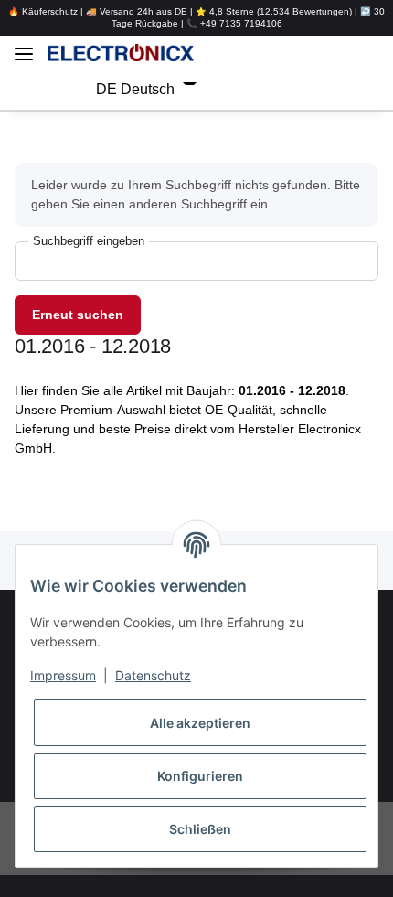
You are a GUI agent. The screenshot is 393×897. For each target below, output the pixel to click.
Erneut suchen (77, 314)
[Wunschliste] (249, 89)
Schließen (200, 829)
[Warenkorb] (284, 89)
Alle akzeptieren (200, 723)
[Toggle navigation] (24, 47)
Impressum (63, 675)
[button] (293, 52)
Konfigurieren (200, 776)
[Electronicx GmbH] (121, 52)
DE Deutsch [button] (127, 90)
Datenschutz (153, 675)
